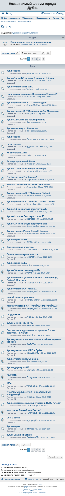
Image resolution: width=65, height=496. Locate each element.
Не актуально (14, 144)
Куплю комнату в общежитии (22, 128)
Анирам (30, 317)
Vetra (29, 89)
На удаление (13, 314)
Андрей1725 (32, 105)
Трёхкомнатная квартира (20, 247)
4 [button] (39, 58)
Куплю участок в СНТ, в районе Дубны (27, 102)
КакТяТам (31, 344)
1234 (9, 383)
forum (40, 484)
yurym (29, 273)
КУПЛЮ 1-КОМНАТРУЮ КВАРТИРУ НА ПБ (28, 184)
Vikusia (30, 96)
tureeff (29, 195)
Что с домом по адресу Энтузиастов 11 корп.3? (32, 94)
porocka (30, 73)
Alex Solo (31, 187)
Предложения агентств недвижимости (30, 42)
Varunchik (31, 204)
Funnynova (31, 377)
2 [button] (32, 58)
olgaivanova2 (32, 353)
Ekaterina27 (32, 437)
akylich (29, 335)
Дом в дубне (13, 417)
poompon (30, 219)
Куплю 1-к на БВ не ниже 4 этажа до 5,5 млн (30, 78)
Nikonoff (30, 257)
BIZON (29, 242)
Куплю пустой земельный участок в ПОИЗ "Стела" (34, 403)
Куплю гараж (13, 71)
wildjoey (30, 171)
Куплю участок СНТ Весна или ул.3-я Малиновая (33, 111)
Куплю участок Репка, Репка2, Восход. (27, 231)
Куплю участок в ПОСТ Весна (22, 359)
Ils (27, 122)
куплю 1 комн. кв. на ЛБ (20, 323)
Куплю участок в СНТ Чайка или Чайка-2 (28, 193)
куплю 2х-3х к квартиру (19, 435)
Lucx (28, 405)
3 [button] (36, 58)
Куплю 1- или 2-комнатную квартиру (26, 168)
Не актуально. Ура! (17, 152)
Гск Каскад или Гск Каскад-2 (22, 177)
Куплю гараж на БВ (17, 263)
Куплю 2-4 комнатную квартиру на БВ (27, 223)
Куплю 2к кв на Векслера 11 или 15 (25, 216)
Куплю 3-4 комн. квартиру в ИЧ (23, 270)
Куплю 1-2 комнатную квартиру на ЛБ (27, 209)
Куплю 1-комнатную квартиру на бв (26, 119)
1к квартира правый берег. (21, 161)
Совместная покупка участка (22, 254)
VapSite (30, 80)
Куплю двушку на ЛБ (18, 367)
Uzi (28, 155)
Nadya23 (30, 370)
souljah (29, 113)
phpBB (27, 487)
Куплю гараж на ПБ (17, 239)
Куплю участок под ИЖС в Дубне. (25, 350)
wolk (28, 265)
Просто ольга (33, 249)
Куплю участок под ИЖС (20, 86)
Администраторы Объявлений (25, 33)
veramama (31, 386)
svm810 (30, 211)
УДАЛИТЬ (12, 375)
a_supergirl (31, 420)
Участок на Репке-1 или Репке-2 (24, 410)
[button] (43, 59)
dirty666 (30, 428)
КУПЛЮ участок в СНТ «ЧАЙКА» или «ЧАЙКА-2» (32, 306)
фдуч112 (30, 146)
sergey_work (32, 291)
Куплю (6, 26)
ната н (29, 325)
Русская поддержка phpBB (32, 490)
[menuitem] (9, 14)
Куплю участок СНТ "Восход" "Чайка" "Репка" (31, 201)
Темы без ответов (8, 22)
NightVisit (31, 179)
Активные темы (24, 22)
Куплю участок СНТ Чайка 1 (21, 288)
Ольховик (31, 139)
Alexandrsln (32, 226)
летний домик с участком (20, 297)
